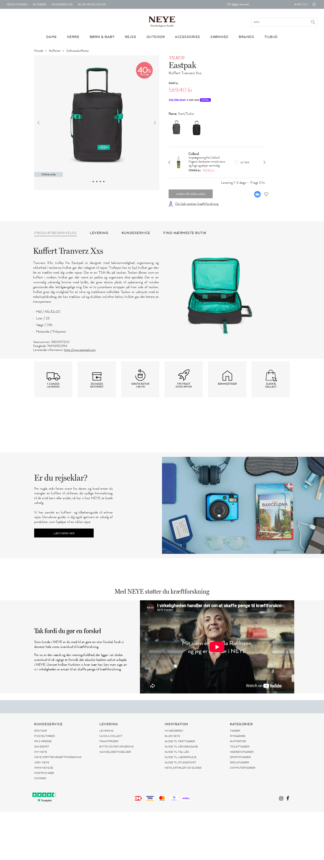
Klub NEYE (172, 736)
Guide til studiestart (180, 762)
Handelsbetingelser (115, 751)
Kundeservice (62, 4)
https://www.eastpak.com (80, 350)
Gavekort (41, 746)
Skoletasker (239, 762)
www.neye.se (43, 767)
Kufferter (55, 51)
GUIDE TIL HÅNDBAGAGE (181, 746)
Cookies (40, 778)
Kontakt (40, 730)
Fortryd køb (44, 773)
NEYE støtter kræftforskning (57, 757)
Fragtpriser (108, 741)
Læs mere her (64, 533)
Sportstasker (240, 757)
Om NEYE (40, 751)
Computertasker (242, 767)
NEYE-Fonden (17, 4)
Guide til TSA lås (177, 751)
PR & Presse (43, 741)
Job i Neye (41, 762)
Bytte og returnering (116, 746)
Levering (106, 730)
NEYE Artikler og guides (183, 767)
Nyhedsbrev (174, 730)
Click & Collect (110, 736)
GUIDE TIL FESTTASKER (180, 741)
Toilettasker (240, 746)
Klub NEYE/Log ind (92, 4)
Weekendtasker (242, 751)
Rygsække (237, 736)
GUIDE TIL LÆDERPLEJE (180, 757)
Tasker (235, 730)
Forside (39, 51)
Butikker (39, 4)
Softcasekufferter (77, 51)
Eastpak (182, 65)
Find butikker (44, 736)
